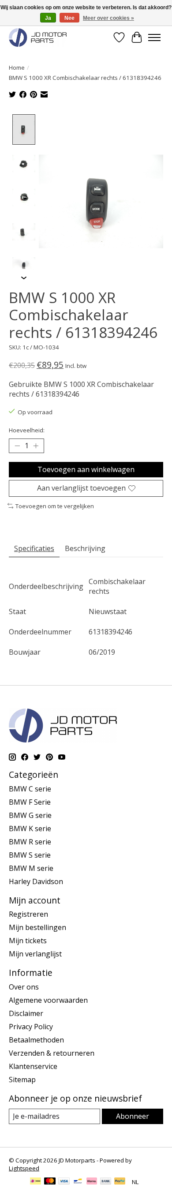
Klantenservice (33, 1066)
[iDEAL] (35, 1181)
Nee (69, 18)
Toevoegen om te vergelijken (54, 506)
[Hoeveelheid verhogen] (35, 446)
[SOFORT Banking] (91, 1181)
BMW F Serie (30, 802)
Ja (48, 18)
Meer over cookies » (108, 18)
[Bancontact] (77, 1181)
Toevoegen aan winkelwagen (86, 469)
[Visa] (64, 1181)
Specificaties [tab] (34, 548)
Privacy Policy (31, 1026)
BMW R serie (30, 842)
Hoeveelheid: (27, 430)
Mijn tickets (28, 940)
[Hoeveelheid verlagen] (17, 446)
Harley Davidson (36, 881)
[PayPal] (120, 1181)
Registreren (28, 914)
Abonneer (132, 1116)
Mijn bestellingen (37, 927)
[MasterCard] (50, 1181)
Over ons (24, 987)
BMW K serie (30, 828)
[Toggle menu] (154, 37)
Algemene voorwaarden (48, 1000)
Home (17, 67)
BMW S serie (30, 855)
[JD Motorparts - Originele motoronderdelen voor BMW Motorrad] (38, 37)
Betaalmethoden (36, 1040)
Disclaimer (26, 1013)
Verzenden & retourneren (51, 1053)
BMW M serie (31, 868)
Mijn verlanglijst (35, 954)
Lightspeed (24, 1168)
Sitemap (22, 1079)
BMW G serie (30, 815)
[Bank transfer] (106, 1181)
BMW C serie (30, 789)
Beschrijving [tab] (85, 548)
